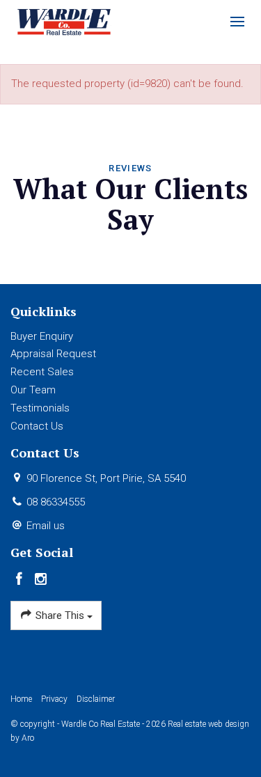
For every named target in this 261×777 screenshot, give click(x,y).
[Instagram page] (41, 580)
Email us (45, 525)
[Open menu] (237, 21)
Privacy (54, 699)
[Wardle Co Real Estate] (64, 21)
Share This (60, 615)
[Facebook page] (21, 580)
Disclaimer (96, 699)
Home (21, 699)
